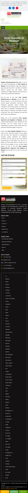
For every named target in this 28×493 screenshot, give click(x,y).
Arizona (7, 284)
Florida (7, 301)
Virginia (7, 393)
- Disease (3, 247)
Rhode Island (8, 377)
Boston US (7, 413)
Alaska (6, 281)
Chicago (7, 422)
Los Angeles (8, 438)
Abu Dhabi (7, 472)
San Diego (7, 447)
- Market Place (4, 229)
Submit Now (6, 188)
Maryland (7, 329)
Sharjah (7, 475)
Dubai (6, 469)
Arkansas (7, 287)
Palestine (7, 464)
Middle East (8, 455)
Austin (6, 405)
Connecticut (8, 295)
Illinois (6, 312)
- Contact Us (4, 223)
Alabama (7, 279)
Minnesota (7, 337)
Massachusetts (8, 332)
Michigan (7, 335)
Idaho (6, 309)
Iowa (6, 318)
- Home (3, 218)
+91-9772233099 (5, 22)
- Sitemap (3, 226)
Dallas (6, 424)
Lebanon (7, 461)
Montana (7, 346)
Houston (7, 430)
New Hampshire (9, 354)
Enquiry (23, 491)
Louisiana (7, 326)
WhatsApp (14, 491)
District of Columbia (10, 298)
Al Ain (6, 478)
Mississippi (7, 340)
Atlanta (7, 399)
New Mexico (8, 360)
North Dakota (8, 365)
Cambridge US (8, 419)
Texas (6, 388)
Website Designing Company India (9, 488)
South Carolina (8, 379)
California (7, 290)
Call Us (5, 491)
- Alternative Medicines (6, 241)
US (6, 276)
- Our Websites (4, 232)
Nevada (7, 351)
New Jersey (8, 357)
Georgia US (8, 304)
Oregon (7, 371)
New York (7, 444)
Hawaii (6, 307)
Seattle (7, 450)
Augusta (7, 402)
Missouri (7, 343)
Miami (6, 441)
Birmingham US (9, 410)
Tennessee (7, 385)
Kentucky (7, 323)
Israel (6, 458)
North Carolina (8, 363)
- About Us (3, 220)
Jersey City (7, 433)
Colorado (7, 293)
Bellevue (7, 407)
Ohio (6, 368)
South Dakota (8, 382)
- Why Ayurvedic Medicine (7, 239)
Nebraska (7, 349)
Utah (6, 391)
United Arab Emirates (10, 466)
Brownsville (8, 416)
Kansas (7, 321)
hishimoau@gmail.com (6, 23)
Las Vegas (7, 436)
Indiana (7, 315)
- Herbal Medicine (5, 244)
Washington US (8, 452)
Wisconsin (7, 396)
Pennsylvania (8, 374)
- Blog (2, 250)
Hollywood (7, 427)
